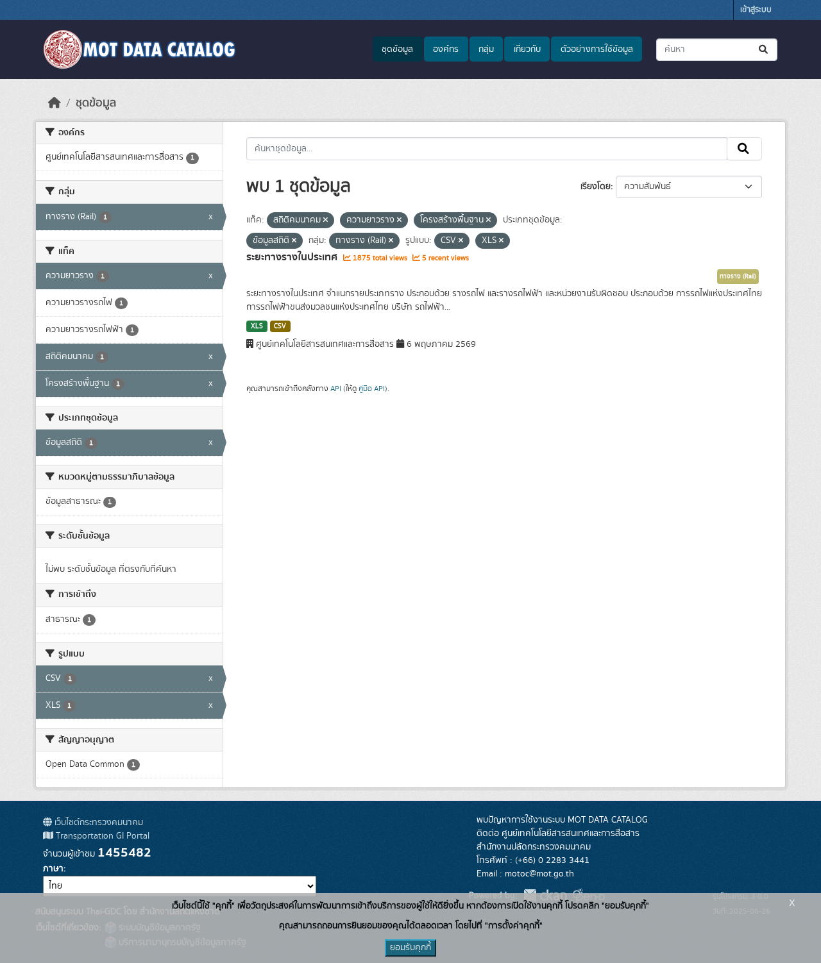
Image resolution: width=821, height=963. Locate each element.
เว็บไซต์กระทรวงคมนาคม (97, 822)
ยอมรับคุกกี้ (410, 947)
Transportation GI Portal (101, 836)
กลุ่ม (486, 49)
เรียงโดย (595, 186)
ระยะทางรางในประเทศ (293, 257)
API (335, 388)
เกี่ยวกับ (527, 49)
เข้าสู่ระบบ (756, 10)
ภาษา (53, 868)
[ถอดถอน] (325, 220)
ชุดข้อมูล (397, 49)
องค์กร (446, 49)
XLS (257, 326)
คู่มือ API (372, 388)
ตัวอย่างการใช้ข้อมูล (597, 49)
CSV (280, 326)
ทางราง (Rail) (738, 276)
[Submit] (764, 49)
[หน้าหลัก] (54, 103)
